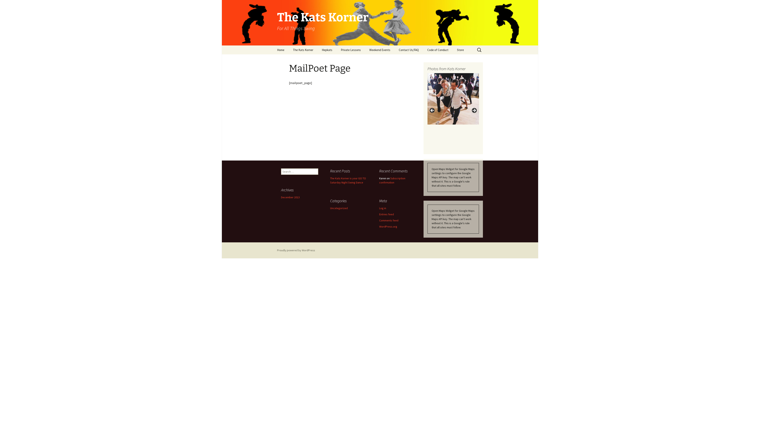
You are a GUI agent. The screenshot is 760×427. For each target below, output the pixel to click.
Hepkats (327, 50)
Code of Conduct (437, 50)
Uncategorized (339, 208)
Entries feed (386, 214)
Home (280, 50)
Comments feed (388, 220)
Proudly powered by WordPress (296, 250)
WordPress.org (388, 226)
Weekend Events (379, 50)
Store (460, 50)
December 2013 (290, 197)
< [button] (432, 111)
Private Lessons (351, 50)
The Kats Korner (303, 50)
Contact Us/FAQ (409, 50)
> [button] (474, 111)
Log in (382, 208)
